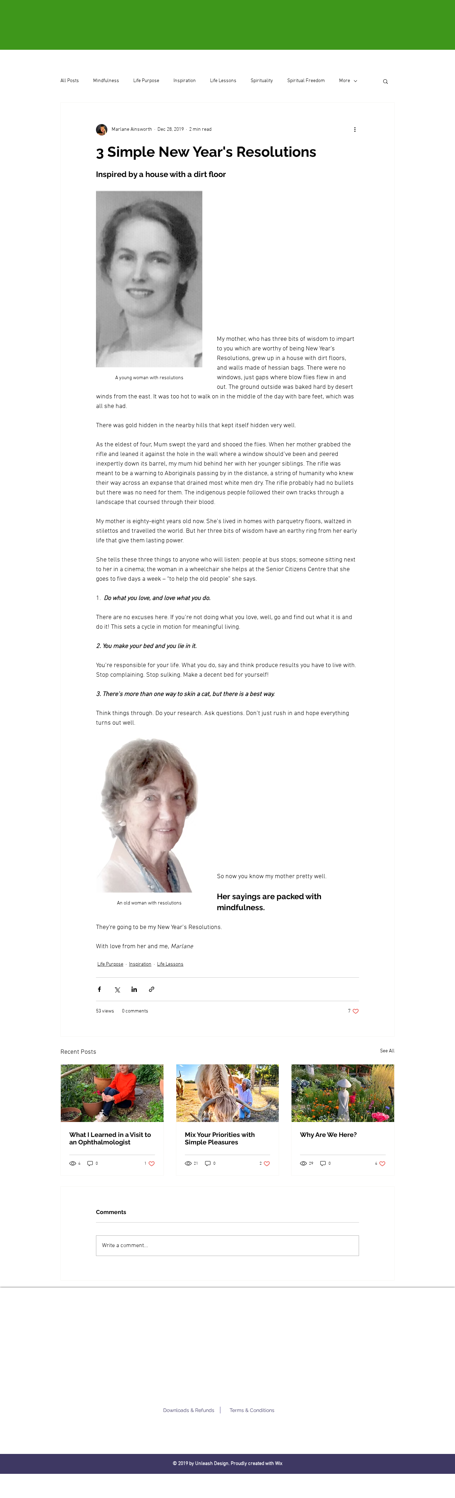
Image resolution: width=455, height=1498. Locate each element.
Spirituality (262, 81)
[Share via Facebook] (99, 989)
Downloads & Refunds (188, 1410)
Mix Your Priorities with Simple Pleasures (220, 1138)
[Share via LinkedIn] (134, 989)
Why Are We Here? (328, 1134)
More (344, 81)
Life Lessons (223, 81)
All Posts (69, 81)
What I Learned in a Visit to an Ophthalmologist (110, 1138)
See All (387, 1051)
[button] (385, 81)
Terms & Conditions (252, 1410)
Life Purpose (146, 81)
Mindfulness (106, 81)
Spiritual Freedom (306, 81)
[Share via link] (151, 989)
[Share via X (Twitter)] (116, 989)
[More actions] (354, 129)
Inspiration (184, 81)
